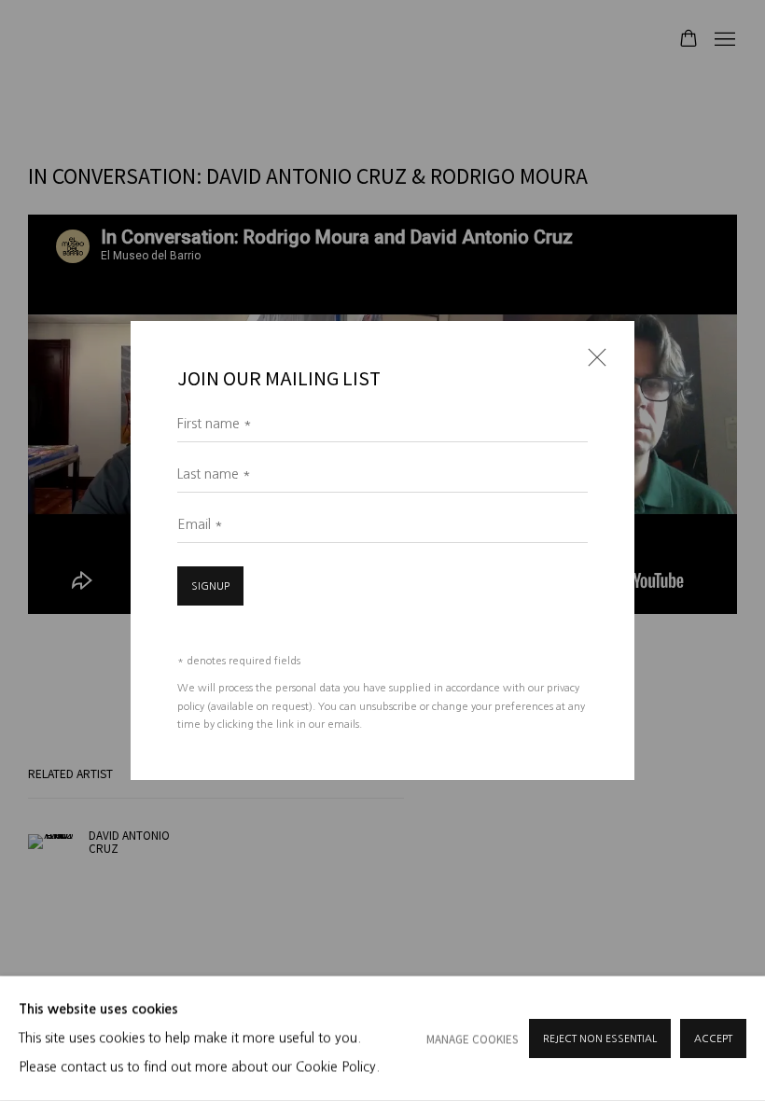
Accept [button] (713, 1039)
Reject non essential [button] (600, 1039)
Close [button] (592, 363)
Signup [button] (210, 586)
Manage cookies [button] (472, 1039)
